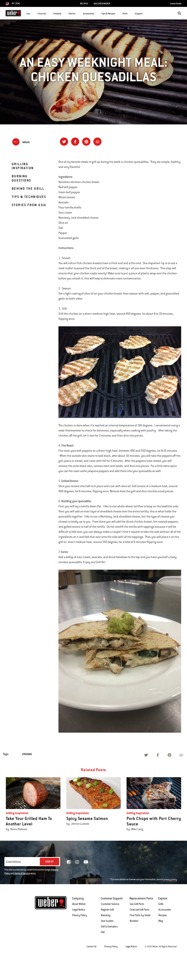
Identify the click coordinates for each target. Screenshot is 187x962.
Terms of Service (22, 873)
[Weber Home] (13, 13)
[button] (32, 13)
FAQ (103, 932)
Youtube (86, 862)
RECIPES (84, 3)
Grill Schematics (109, 926)
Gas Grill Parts (137, 904)
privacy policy (170, 879)
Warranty (105, 915)
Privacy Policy (79, 915)
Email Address (13, 861)
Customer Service (110, 904)
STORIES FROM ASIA (29, 205)
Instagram (77, 862)
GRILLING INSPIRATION (23, 166)
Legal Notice (78, 909)
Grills (160, 904)
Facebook (68, 862)
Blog (160, 921)
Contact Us (91, 946)
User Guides (107, 921)
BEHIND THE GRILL (28, 188)
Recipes (162, 915)
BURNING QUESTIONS (21, 178)
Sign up (49, 861)
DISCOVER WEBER (102, 3)
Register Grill (107, 909)
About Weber (79, 904)
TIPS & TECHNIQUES (29, 197)
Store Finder (176, 3)
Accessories (164, 909)
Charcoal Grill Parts (139, 909)
